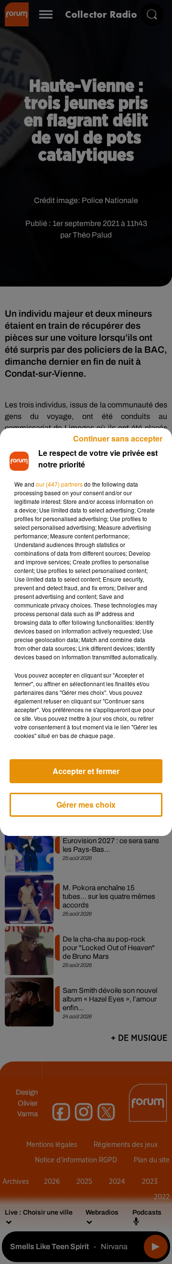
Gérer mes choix (86, 804)
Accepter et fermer (86, 770)
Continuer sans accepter (117, 438)
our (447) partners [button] (59, 484)
